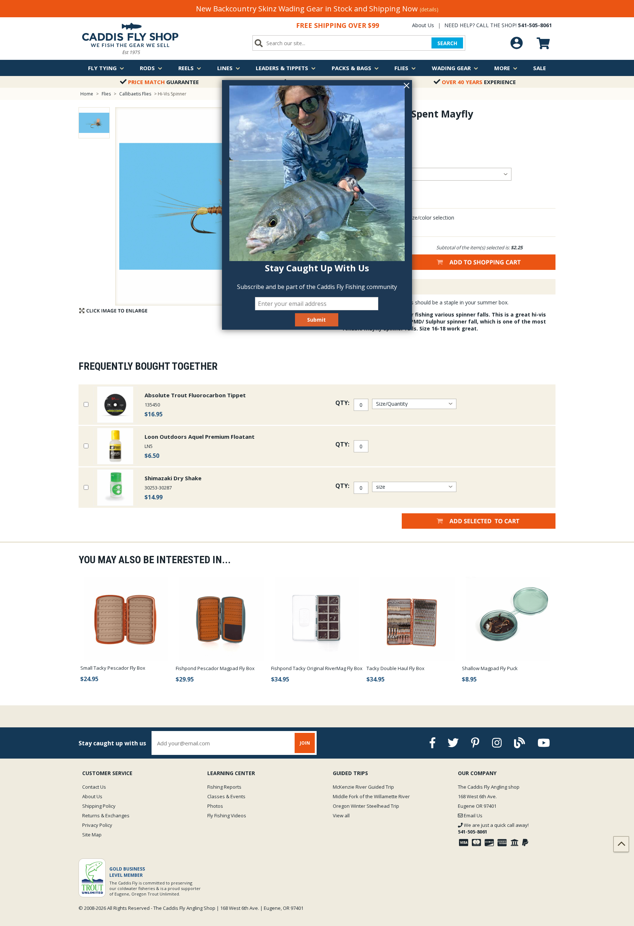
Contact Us (94, 787)
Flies (401, 68)
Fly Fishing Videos (226, 815)
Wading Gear (451, 68)
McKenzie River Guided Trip (363, 787)
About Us (423, 25)
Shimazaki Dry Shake (173, 478)
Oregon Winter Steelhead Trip (366, 806)
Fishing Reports (224, 787)
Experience (479, 82)
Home (86, 94)
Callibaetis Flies (135, 94)
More (502, 68)
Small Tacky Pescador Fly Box (112, 668)
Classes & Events (226, 796)
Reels (186, 68)
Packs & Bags (351, 68)
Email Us (472, 815)
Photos (215, 806)
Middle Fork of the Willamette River (371, 796)
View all (341, 815)
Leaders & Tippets (282, 68)
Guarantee (163, 82)
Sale (539, 68)
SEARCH (447, 43)
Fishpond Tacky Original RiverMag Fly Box (316, 668)
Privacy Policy (97, 825)
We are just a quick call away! (493, 828)
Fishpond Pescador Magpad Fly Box (215, 668)
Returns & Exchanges (106, 815)
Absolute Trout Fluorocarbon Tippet (195, 395)
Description (366, 287)
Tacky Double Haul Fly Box (396, 668)
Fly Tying (102, 68)
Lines (225, 68)
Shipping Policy (99, 806)
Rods (147, 68)
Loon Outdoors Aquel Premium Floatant (200, 436)
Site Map (92, 834)
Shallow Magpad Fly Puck (490, 668)
